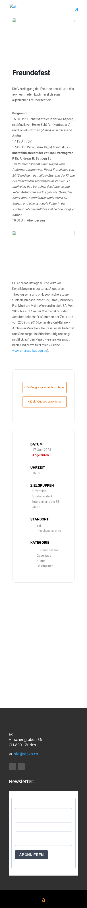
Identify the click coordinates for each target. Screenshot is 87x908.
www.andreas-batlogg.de (29, 350)
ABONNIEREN (31, 855)
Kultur (41, 561)
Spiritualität (45, 566)
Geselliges (44, 555)
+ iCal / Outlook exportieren (45, 402)
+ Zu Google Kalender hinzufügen (44, 387)
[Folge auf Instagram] (21, 766)
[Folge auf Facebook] (12, 766)
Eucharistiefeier (48, 550)
